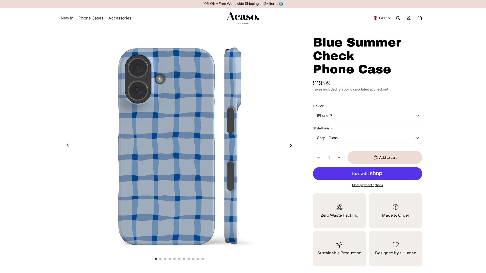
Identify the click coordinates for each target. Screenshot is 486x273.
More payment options (367, 185)
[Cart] (419, 18)
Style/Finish (322, 128)
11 (202, 259)
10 (198, 259)
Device (318, 106)
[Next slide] (292, 146)
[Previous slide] (66, 146)
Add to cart (388, 157)
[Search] (397, 18)
